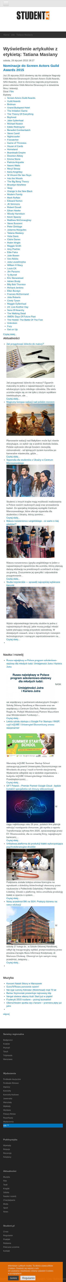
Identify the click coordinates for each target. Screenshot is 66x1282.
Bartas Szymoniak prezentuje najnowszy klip (28, 993)
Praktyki (6, 1239)
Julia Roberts (14, 297)
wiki (13, 34)
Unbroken (12, 323)
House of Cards (15, 146)
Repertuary (8, 1118)
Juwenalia (7, 1098)
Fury (9, 326)
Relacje (6, 1149)
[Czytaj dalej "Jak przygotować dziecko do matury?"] (34, 362)
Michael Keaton (15, 123)
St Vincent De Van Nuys (19, 175)
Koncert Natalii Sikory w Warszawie (24, 983)
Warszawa (7, 1059)
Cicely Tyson (13, 300)
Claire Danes (13, 239)
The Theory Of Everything (20, 114)
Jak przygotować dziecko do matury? (25, 344)
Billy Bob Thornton (16, 284)
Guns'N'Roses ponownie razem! (22, 986)
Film (11, 91)
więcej (6, 1014)
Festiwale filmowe (11, 1083)
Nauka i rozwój (9, 1196)
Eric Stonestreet (15, 278)
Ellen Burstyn (14, 291)
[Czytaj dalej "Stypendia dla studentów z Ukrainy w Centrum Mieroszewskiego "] (34, 481)
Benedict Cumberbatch (18, 130)
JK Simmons (13, 204)
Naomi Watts (13, 165)
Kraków (6, 1044)
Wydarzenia (8, 1122)
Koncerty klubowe (11, 1095)
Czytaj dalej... (10, 334)
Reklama (7, 1243)
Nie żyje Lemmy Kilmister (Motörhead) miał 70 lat (31, 990)
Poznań (6, 1048)
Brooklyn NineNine (16, 184)
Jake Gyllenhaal (15, 120)
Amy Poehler (13, 249)
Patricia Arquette (15, 162)
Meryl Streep (13, 168)
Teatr (5, 1185)
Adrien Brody (13, 281)
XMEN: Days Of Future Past (21, 316)
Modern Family (14, 194)
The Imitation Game (17, 110)
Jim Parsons (13, 271)
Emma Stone (13, 159)
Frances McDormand (18, 294)
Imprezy (6, 1087)
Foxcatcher (13, 139)
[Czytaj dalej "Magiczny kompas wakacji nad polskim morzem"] (34, 420)
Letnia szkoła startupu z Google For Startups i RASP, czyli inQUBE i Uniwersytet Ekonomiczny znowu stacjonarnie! (33, 724)
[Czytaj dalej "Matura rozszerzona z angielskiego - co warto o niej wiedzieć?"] (34, 542)
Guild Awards (14, 101)
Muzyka (6, 1177)
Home (6, 34)
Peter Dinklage (14, 226)
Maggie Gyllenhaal (16, 303)
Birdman (11, 104)
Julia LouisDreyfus (16, 262)
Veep (9, 188)
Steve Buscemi (14, 223)
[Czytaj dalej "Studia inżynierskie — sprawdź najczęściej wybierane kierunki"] (34, 602)
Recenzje (7, 1153)
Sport (5, 1208)
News (5, 1212)
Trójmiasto (7, 1055)
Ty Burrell (12, 274)
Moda (5, 1204)
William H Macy (15, 265)
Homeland (12, 149)
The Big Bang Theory (18, 181)
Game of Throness (16, 143)
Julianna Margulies (16, 229)
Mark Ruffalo (13, 197)
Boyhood (11, 117)
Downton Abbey (15, 156)
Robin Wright (13, 242)
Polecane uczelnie (11, 1247)
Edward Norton (14, 201)
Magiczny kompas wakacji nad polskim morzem (30, 402)
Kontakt (6, 1251)
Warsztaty (7, 1102)
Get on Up (12, 329)
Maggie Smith (14, 246)
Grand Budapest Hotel (18, 107)
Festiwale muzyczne (12, 1079)
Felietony (7, 1157)
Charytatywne (9, 1200)
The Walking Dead (16, 313)
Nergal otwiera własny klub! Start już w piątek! (29, 996)
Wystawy (7, 1110)
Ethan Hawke (14, 210)
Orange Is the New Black (19, 191)
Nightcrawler (13, 136)
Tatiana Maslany (15, 233)
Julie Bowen (13, 255)
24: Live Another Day (17, 307)
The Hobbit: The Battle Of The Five (25, 319)
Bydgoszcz (8, 1040)
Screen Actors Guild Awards (21, 98)
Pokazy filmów (9, 1114)
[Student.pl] (33, 16)
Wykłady (7, 1106)
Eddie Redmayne (16, 127)
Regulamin (8, 1235)
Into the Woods (15, 178)
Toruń (5, 1051)
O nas (5, 1232)
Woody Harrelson (16, 213)
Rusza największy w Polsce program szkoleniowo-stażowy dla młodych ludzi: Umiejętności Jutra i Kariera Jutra (34, 663)
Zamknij (13, 1278)
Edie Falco (12, 252)
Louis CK (11, 268)
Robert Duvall (14, 207)
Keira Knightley (14, 172)
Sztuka (6, 1192)
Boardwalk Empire (16, 152)
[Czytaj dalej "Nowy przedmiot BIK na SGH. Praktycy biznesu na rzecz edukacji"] (30, 925)
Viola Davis (12, 236)
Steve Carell (13, 133)
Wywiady (7, 1145)
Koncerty (7, 1091)
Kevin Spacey (14, 217)
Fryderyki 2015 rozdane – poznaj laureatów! (28, 999)
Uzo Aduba (12, 258)
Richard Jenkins (15, 287)
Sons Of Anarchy (15, 310)
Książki (6, 1188)
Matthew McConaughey (19, 220)
